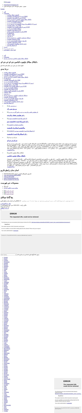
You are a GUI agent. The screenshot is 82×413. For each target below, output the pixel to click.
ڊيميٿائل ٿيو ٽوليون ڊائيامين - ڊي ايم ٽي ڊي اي (19, 38)
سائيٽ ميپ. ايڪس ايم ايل (11, 188)
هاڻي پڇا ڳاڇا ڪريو (6, 203)
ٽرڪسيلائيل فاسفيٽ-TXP (14, 42)
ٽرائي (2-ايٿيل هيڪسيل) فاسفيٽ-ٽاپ (16, 44)
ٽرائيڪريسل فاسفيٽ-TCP (14, 30)
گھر (5, 12)
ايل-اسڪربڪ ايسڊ (12, 45)
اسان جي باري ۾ (9, 48)
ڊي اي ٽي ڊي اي (12, 140)
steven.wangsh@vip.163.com (11, 179)
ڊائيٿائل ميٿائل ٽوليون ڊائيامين (16, 156)
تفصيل (8, 150)
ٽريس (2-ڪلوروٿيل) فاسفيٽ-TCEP (16, 18)
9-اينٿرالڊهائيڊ (10, 33)
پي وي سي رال (12, 109)
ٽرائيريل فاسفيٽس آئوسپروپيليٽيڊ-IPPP (17, 31)
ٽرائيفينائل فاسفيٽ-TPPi (13, 39)
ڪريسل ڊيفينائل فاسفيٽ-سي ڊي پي (16, 41)
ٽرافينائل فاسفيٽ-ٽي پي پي (14, 22)
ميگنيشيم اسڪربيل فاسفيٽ (16, 128)
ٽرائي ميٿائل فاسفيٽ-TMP (14, 25)
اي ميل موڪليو (5, 208)
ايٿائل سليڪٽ (10, 34)
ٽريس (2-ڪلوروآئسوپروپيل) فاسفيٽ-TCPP (18, 27)
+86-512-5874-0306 (9, 176)
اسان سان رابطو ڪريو (10, 50)
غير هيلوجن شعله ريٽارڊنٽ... (16, 115)
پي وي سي (10, 36)
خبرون (5, 47)
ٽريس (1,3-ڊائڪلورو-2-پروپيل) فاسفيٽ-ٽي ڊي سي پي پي (22, 24)
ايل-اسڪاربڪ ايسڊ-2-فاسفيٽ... (17, 134)
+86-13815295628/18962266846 (12, 175)
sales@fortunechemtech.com (11, 4)
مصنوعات (6, 13)
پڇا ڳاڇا (12, 150)
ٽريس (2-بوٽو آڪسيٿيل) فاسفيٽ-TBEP (17, 16)
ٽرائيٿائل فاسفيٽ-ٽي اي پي (14, 28)
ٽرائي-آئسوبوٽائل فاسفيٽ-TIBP (15, 21)
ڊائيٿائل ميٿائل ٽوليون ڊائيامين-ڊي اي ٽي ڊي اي (19, 19)
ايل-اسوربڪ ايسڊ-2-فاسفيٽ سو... (18, 121)
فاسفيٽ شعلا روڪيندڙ (13, 15)
